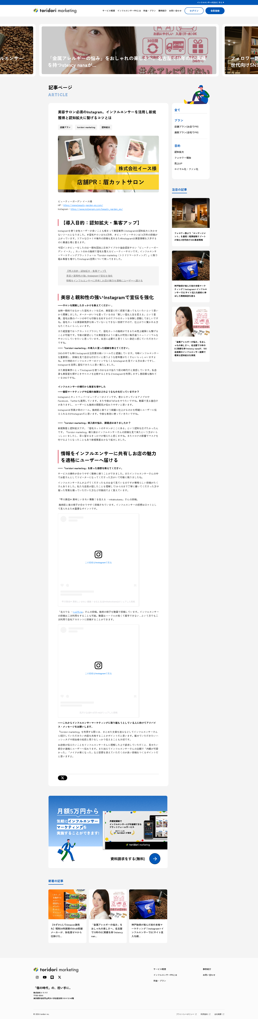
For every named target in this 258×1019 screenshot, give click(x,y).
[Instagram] (37, 977)
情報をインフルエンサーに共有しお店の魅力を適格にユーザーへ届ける (104, 280)
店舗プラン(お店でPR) (186, 126)
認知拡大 (179, 152)
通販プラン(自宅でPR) (186, 132)
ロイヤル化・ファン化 (186, 169)
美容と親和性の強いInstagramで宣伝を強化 (89, 276)
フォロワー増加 (182, 157)
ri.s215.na (77, 612)
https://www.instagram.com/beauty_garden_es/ (97, 209)
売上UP (178, 163)
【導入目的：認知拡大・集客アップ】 (86, 271)
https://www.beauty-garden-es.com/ (83, 205)
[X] (62, 777)
